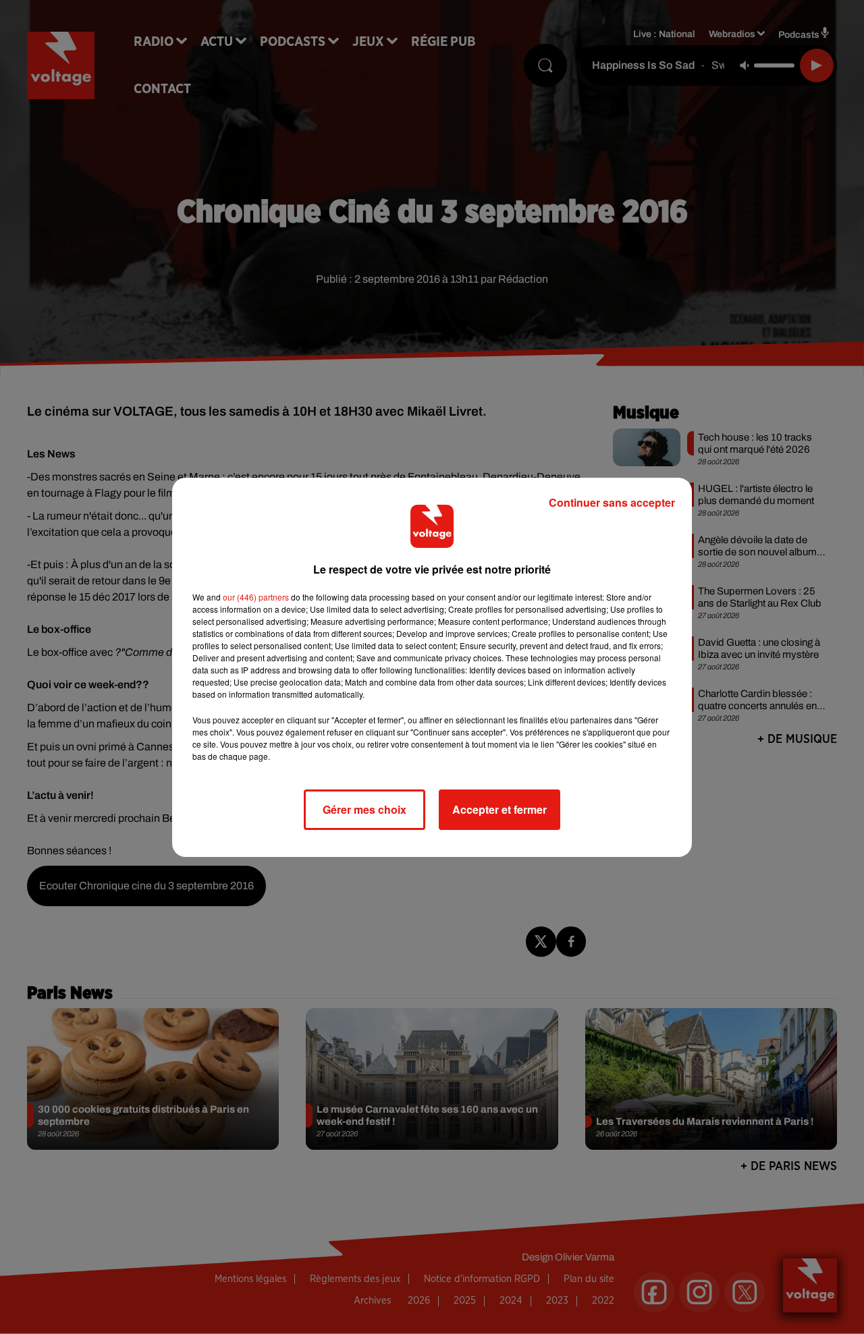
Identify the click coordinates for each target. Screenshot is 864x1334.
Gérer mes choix (364, 809)
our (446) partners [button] (256, 597)
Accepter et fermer (499, 809)
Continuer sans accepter (612, 502)
